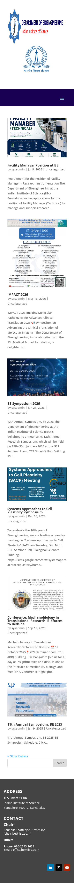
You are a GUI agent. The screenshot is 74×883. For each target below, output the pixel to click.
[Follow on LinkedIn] (50, 867)
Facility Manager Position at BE (32, 165)
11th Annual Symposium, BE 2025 (34, 724)
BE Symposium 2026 (23, 403)
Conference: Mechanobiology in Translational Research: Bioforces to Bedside (34, 620)
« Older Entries (17, 756)
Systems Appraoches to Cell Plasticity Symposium (29, 510)
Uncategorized (55, 169)
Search (59, 763)
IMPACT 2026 (17, 294)
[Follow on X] (59, 867)
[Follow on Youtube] (67, 867)
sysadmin (18, 169)
